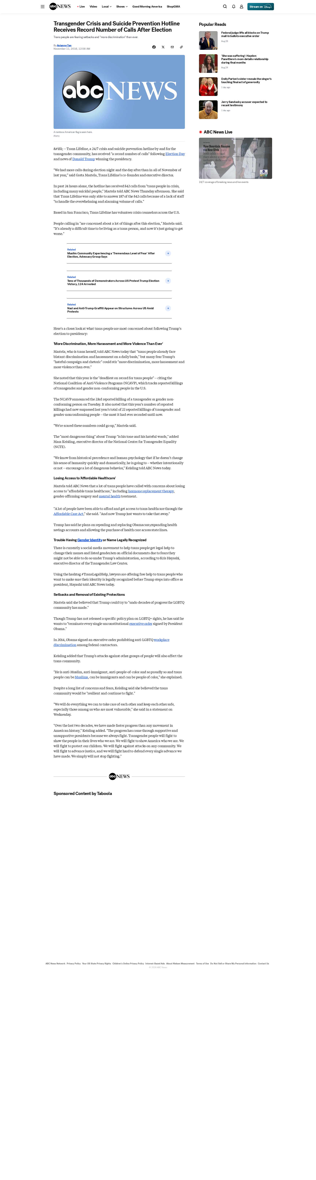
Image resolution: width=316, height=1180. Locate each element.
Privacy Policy (74, 963)
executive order (140, 623)
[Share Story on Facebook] (154, 47)
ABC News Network (55, 963)
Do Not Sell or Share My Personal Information (233, 963)
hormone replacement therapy (151, 490)
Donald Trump (83, 158)
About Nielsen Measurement (180, 963)
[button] (42, 6)
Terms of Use (202, 963)
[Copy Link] (181, 47)
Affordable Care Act (68, 513)
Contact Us (263, 963)
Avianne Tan (64, 45)
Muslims (81, 676)
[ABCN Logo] (60, 6)
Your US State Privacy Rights (96, 963)
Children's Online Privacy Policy (128, 963)
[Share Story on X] (163, 47)
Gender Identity (89, 540)
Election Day (175, 153)
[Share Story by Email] (172, 47)
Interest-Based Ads (155, 963)
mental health (109, 496)
